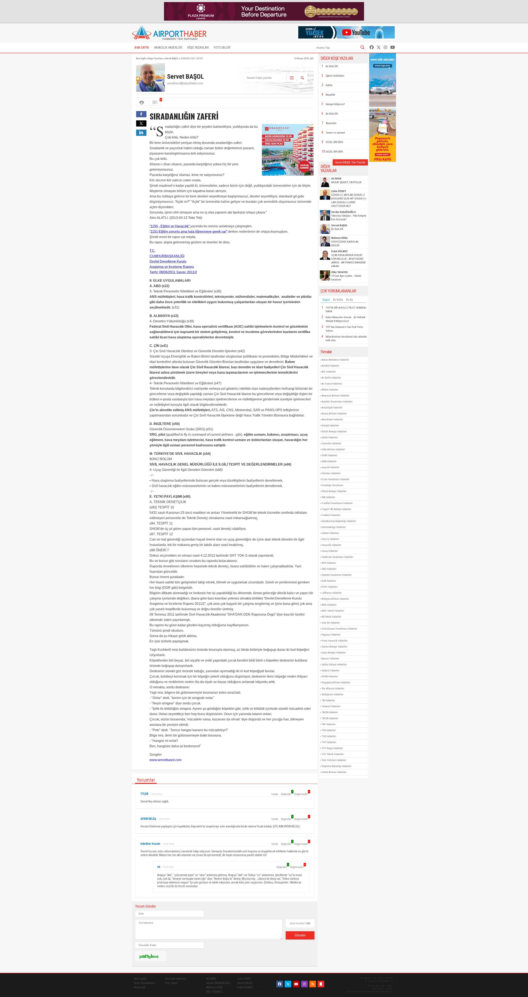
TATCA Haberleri (330, 718)
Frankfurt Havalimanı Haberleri (337, 503)
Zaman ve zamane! (335, 132)
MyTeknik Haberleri (331, 616)
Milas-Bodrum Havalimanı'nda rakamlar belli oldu (346, 338)
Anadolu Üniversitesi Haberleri (337, 401)
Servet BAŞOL (245, 983)
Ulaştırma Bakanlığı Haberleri (336, 766)
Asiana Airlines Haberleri (334, 413)
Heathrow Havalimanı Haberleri (337, 557)
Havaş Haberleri (330, 551)
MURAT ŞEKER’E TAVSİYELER (346, 180)
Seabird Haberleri (330, 670)
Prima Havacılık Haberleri (335, 640)
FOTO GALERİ (222, 47)
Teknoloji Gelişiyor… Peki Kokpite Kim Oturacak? (348, 215)
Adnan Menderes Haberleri (335, 359)
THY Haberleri (329, 742)
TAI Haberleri (328, 700)
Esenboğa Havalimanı (332, 485)
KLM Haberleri (329, 580)
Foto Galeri (171, 983)
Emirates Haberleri (331, 473)
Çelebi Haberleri (330, 437)
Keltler (329, 85)
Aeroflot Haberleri (330, 365)
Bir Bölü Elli (332, 66)
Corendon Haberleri (331, 443)
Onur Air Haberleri (331, 622)
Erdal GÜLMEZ (245, 987)
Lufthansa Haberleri (332, 592)
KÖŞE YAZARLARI (198, 47)
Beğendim (286, 794)
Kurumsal (139, 987)
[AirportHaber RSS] (312, 984)
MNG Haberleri (329, 604)
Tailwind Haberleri (331, 706)
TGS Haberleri (329, 730)
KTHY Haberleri (329, 586)
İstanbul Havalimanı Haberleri (337, 575)
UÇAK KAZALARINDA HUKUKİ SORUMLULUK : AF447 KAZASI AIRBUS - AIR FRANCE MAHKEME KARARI (348, 259)
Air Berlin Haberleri (331, 377)
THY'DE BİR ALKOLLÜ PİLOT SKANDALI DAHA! (346, 309)
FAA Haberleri (328, 497)
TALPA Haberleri (330, 712)
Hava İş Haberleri (330, 539)
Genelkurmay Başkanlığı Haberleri (339, 521)
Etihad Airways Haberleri (334, 491)
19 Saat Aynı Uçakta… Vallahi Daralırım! (346, 276)
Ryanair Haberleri (330, 658)
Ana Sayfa (140, 978)
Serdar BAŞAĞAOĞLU (218, 983)
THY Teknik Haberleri (333, 754)
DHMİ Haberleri (329, 455)
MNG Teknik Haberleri (333, 610)
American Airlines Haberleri (335, 395)
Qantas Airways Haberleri (334, 646)
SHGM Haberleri (330, 676)
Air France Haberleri (332, 383)
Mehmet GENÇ (214, 987)
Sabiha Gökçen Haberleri (334, 664)
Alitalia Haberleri (330, 389)
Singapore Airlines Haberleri (336, 682)
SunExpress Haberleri (332, 694)
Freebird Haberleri (331, 515)
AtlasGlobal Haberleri (332, 419)
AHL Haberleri (329, 371)
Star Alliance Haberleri (333, 688)
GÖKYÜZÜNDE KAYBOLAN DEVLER (344, 241)
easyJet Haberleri (330, 467)
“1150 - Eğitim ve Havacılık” (170, 226)
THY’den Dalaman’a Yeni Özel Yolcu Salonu (344, 328)
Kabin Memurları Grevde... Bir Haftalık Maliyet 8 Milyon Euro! (345, 319)
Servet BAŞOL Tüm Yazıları (350, 162)
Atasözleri (331, 123)
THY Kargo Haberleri (332, 748)
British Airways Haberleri (334, 431)
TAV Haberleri (329, 724)
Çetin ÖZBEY (244, 978)
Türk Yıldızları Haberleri (334, 760)
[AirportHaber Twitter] (379, 47)
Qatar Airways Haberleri (334, 652)
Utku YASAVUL (214, 991)
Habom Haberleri (330, 533)
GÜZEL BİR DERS (334, 142)
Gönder (300, 935)
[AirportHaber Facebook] (372, 47)
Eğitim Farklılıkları (335, 75)
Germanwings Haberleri (334, 527)
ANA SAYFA (141, 47)
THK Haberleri (329, 736)
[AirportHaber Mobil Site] (321, 984)
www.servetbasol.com (166, 760)
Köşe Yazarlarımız (144, 983)
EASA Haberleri (329, 461)
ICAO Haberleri (329, 569)
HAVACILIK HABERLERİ (168, 47)
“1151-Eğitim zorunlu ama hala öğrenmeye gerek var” (188, 231)
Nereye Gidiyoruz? (335, 104)
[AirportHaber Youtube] (392, 47)
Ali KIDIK (211, 978)
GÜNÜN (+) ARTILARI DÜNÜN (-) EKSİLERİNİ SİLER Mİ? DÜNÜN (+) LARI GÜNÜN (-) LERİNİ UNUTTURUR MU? (348, 199)
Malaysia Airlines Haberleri (335, 598)
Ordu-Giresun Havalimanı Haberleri (339, 628)
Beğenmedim (301, 794)
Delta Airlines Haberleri (333, 449)
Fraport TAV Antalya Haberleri (336, 509)
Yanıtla (274, 794)
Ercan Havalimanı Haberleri (335, 479)
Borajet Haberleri (330, 425)
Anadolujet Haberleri (332, 407)
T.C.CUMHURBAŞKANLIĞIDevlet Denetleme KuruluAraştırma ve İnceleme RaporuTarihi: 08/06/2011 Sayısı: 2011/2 (173, 261)
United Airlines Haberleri (334, 772)
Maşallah (330, 94)
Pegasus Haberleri (331, 634)
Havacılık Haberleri (331, 545)
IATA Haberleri (329, 563)
